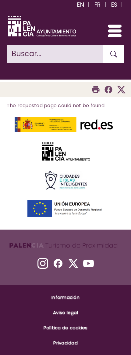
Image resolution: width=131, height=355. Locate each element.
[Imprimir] (95, 89)
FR (97, 5)
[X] (73, 263)
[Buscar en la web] (113, 54)
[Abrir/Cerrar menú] (112, 31)
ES (114, 5)
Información (65, 297)
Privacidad (65, 343)
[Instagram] (42, 263)
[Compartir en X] (121, 89)
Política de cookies (66, 327)
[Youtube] (88, 263)
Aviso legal (65, 312)
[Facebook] (108, 89)
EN (80, 5)
